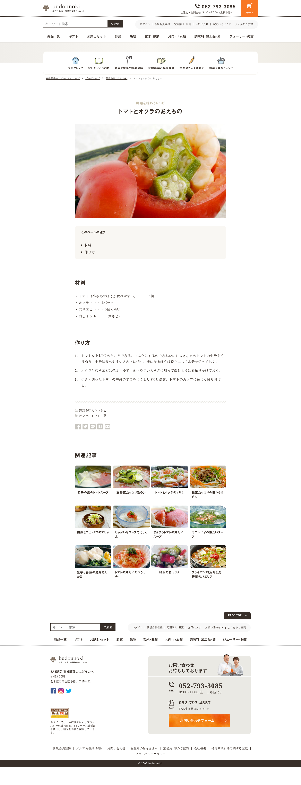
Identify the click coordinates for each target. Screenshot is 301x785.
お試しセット (96, 36)
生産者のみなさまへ (144, 748)
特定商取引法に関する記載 (230, 748)
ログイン (145, 24)
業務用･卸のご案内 (176, 748)
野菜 (118, 36)
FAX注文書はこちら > (194, 708)
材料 (88, 245)
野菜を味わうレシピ (92, 410)
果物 (133, 36)
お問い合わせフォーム (197, 720)
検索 (116, 23)
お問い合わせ (116, 748)
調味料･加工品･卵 (208, 36)
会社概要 (200, 748)
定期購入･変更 (182, 24)
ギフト (73, 36)
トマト (95, 415)
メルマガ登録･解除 (89, 748)
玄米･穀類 (152, 36)
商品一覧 (53, 36)
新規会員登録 (162, 24)
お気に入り (201, 24)
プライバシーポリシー (150, 753)
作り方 (90, 252)
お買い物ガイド (222, 24)
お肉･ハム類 (177, 36)
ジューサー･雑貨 (241, 36)
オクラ (83, 415)
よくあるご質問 (244, 24)
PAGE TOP (235, 615)
